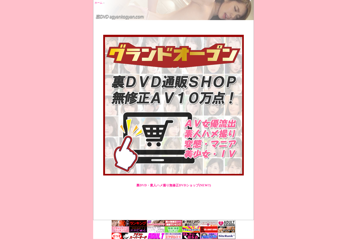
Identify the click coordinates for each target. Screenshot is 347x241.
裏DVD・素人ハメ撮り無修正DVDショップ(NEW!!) (173, 185)
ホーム (98, 2)
